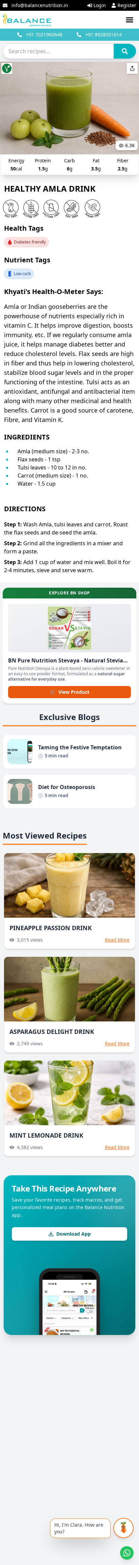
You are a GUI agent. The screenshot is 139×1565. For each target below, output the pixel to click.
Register (126, 5)
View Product (69, 692)
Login (99, 5)
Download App (73, 1234)
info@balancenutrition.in (39, 5)
